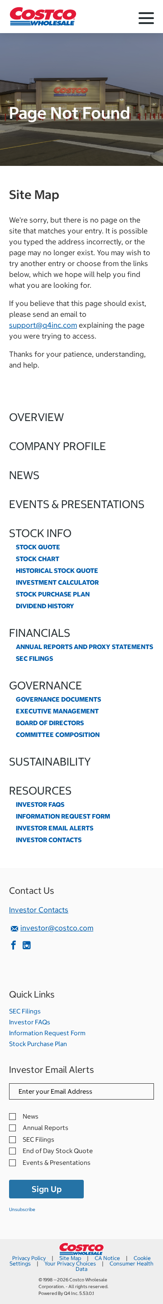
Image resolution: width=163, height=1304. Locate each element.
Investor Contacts (49, 840)
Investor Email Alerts (54, 828)
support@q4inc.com (43, 325)
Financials (39, 632)
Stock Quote (38, 547)
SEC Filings (34, 658)
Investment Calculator (57, 582)
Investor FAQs (40, 804)
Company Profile (57, 446)
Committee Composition (58, 735)
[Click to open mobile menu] (146, 19)
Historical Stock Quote (57, 570)
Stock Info (40, 533)
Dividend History (45, 606)
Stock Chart (37, 559)
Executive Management (57, 711)
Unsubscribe (22, 1209)
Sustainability (50, 761)
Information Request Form (63, 816)
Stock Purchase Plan (53, 594)
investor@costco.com (56, 927)
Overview (36, 417)
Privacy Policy (29, 1258)
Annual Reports (45, 1128)
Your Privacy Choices (70, 1263)
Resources (40, 790)
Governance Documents (58, 699)
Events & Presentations (76, 504)
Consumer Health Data (114, 1266)
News (24, 475)
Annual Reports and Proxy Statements (84, 647)
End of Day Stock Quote (58, 1151)
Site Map (70, 1258)
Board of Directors (50, 723)
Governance (45, 685)
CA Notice (107, 1258)
